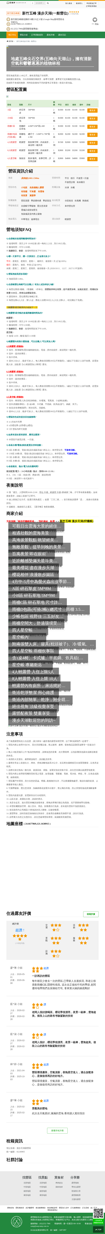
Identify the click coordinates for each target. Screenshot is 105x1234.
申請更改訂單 (92, 3)
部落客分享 (76, 1191)
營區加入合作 (64, 1208)
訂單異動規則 (37, 35)
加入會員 (68, 3)
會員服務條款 (41, 1208)
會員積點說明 (52, 1208)
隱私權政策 (20, 1208)
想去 (97, 24)
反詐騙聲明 (30, 1208)
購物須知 (10, 1208)
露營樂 (11, 41)
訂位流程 (85, 1208)
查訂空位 (12, 35)
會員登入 (79, 3)
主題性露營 (76, 1199)
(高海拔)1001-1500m (30, 178)
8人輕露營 (12, 150)
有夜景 (24, 195)
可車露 (33, 191)
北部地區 (27, 1183)
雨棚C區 (11, 126)
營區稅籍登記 (52, 1210)
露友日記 (62, 35)
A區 (9, 110)
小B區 (10, 118)
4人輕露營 (12, 142)
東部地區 (27, 1195)
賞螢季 (33, 195)
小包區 (24, 187)
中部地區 (27, 1187)
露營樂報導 (76, 1195)
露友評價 (50, 35)
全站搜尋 (39, 3)
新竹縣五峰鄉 (13, 13)
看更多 (92, 110)
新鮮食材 (59, 1187)
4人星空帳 (12, 158)
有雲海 (41, 191)
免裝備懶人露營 (37, 187)
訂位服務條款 (76, 1208)
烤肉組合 (59, 1183)
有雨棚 (24, 191)
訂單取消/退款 (91, 6)
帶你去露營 (76, 1187)
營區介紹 (24, 35)
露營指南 (75, 1183)
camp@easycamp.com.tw (39, 1226)
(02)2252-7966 (44, 1224)
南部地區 (27, 1191)
